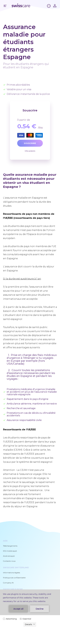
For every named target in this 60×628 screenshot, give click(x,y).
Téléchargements (10, 546)
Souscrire (30, 143)
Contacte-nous (9, 561)
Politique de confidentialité (14, 578)
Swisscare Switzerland (16, 567)
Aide (5, 541)
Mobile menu (5, 5)
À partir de (23, 119)
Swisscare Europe (13, 589)
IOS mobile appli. (10, 551)
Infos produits (30, 151)
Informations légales (11, 573)
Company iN (8, 583)
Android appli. (9, 556)
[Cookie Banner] (30, 608)
